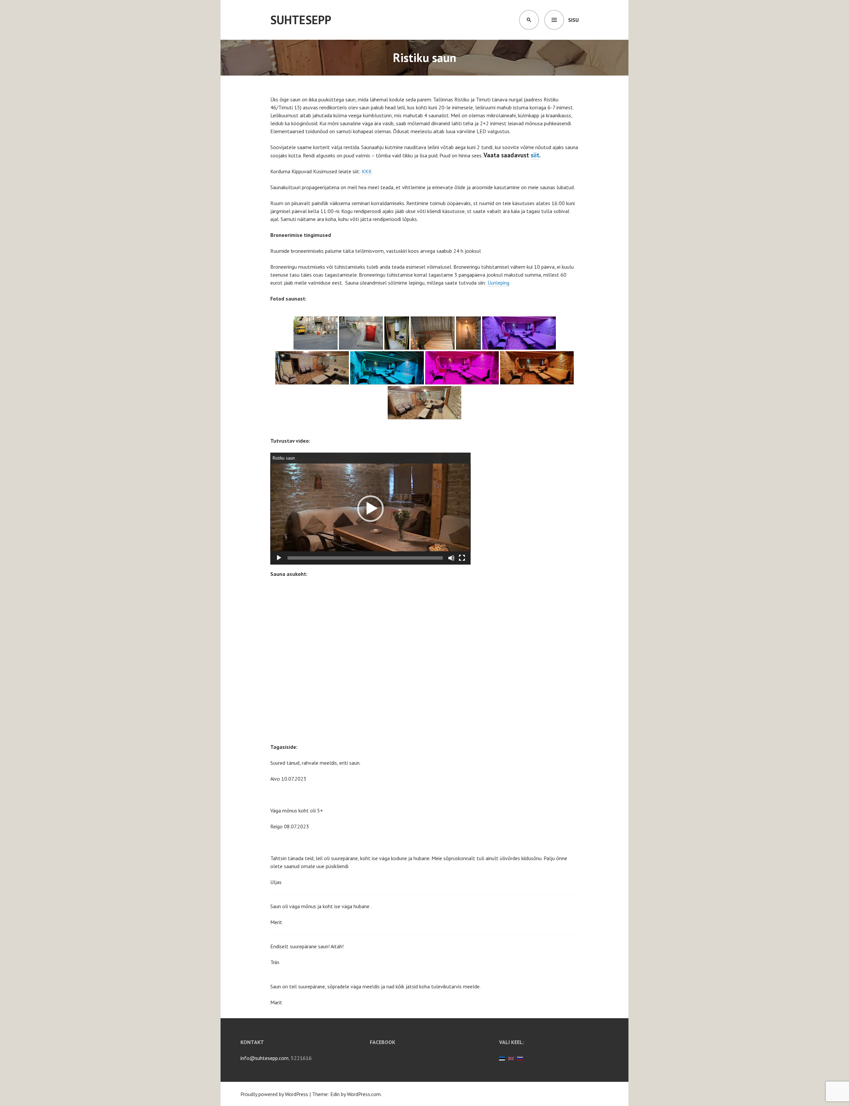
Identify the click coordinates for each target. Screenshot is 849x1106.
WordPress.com (364, 1094)
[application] (370, 509)
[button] (370, 508)
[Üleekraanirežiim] (462, 558)
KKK (367, 171)
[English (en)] (511, 1058)
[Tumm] (451, 558)
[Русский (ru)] (520, 1058)
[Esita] (279, 558)
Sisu (573, 20)
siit (535, 155)
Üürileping (498, 282)
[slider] (365, 558)
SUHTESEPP (300, 20)
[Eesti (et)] (502, 1058)
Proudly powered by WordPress (274, 1094)
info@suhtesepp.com (264, 1058)
